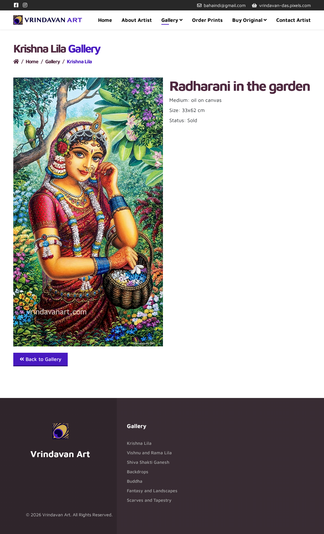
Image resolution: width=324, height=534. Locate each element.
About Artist (137, 20)
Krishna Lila (139, 443)
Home (105, 20)
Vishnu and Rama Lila (149, 452)
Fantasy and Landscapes (152, 490)
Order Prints (207, 20)
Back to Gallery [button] (42, 359)
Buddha (134, 481)
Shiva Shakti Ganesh (148, 462)
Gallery (169, 20)
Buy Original (247, 20)
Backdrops (137, 471)
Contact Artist (293, 20)
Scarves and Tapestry (149, 500)
